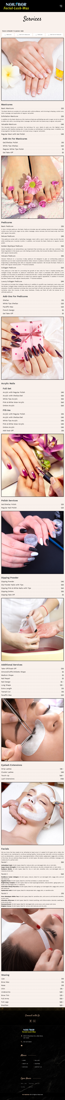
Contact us (38, 1067)
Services (25, 1067)
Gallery (37, 1060)
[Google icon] (34, 1021)
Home (24, 1060)
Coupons (37, 1063)
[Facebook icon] (30, 1021)
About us (25, 1063)
